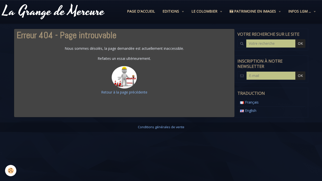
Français (251, 102)
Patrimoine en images (255, 11)
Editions (171, 11)
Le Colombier (204, 11)
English (250, 110)
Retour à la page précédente (124, 92)
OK (300, 43)
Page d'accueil (141, 11)
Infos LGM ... (300, 11)
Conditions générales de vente (161, 127)
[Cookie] (10, 170)
